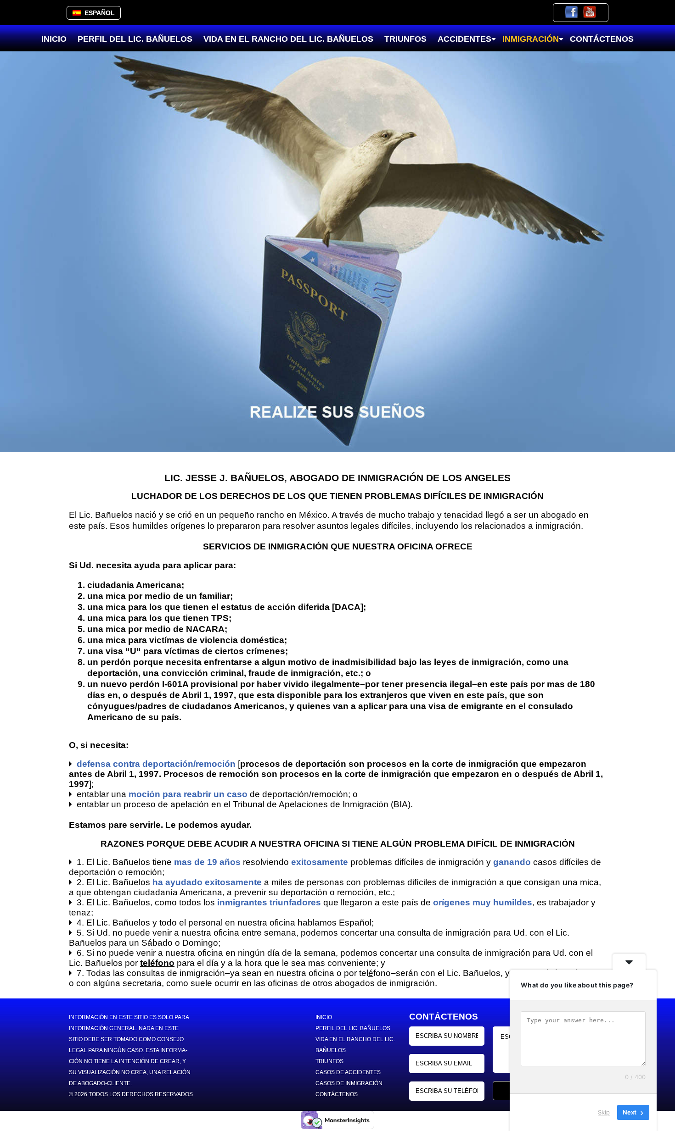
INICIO (54, 39)
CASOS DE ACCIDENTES (348, 1072)
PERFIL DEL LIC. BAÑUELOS (135, 39)
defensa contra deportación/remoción (156, 764)
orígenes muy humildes (482, 902)
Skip (604, 1112)
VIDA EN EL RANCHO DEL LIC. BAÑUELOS (288, 39)
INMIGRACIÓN (530, 39)
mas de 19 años (207, 862)
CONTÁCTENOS (602, 39)
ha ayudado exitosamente (207, 882)
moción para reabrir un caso (188, 794)
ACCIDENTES (464, 39)
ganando (512, 862)
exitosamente (319, 862)
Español (98, 13)
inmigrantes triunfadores (269, 902)
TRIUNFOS (405, 39)
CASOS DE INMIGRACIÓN (348, 1083)
